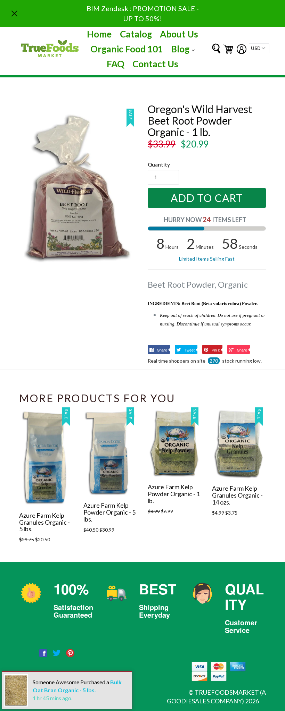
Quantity (159, 164)
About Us (179, 34)
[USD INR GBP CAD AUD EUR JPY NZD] (259, 48)
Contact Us (155, 63)
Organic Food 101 (126, 48)
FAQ (115, 63)
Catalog (136, 34)
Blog (184, 48)
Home (99, 34)
